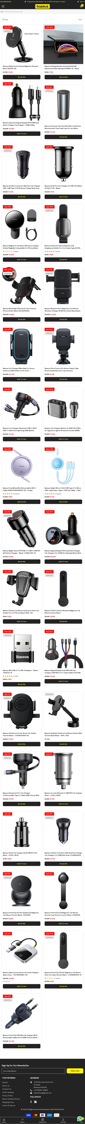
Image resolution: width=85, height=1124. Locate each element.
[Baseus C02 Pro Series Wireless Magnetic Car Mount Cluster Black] (63, 588)
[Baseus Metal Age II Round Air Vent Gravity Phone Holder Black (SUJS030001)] (22, 286)
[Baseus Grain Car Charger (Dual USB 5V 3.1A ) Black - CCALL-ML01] (22, 831)
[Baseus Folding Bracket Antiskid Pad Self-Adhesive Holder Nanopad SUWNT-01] (63, 44)
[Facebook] (31, 1102)
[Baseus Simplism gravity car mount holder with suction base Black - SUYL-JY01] (63, 711)
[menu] (3, 6)
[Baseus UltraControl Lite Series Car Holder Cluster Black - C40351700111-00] (22, 711)
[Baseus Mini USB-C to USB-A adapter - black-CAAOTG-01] (22, 648)
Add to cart (21, 134)
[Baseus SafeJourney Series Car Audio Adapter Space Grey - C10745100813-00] (22, 950)
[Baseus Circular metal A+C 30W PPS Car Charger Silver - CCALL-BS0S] (63, 771)
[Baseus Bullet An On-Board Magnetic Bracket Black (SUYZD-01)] (22, 44)
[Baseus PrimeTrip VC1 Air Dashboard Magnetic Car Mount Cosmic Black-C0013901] (22, 891)
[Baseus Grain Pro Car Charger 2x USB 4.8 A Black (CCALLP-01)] (63, 164)
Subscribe (75, 1071)
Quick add (63, 77)
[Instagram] (35, 1102)
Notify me (21, 77)
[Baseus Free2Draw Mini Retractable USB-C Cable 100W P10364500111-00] (22, 466)
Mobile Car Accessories (14, 12)
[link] (22, 1120)
